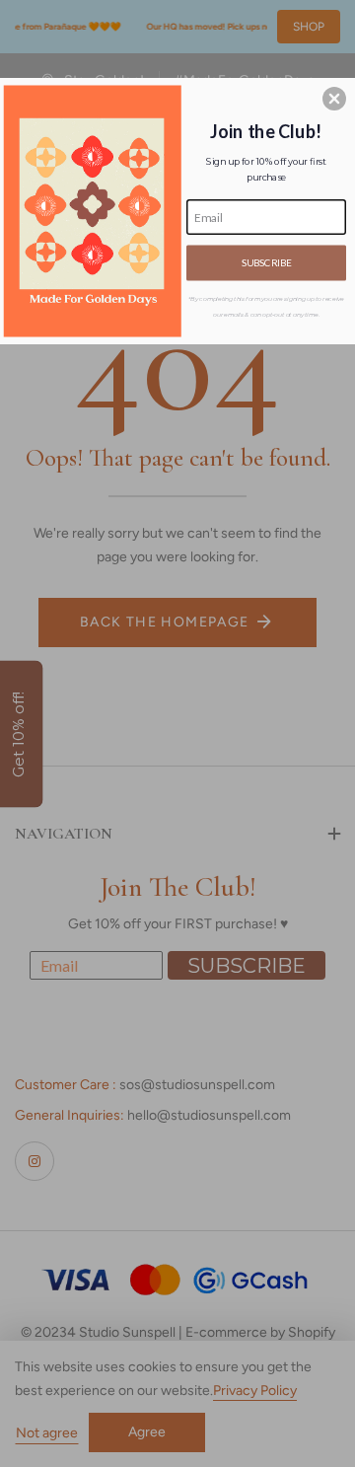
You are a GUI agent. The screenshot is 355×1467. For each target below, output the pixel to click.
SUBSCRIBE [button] (266, 262)
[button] (334, 98)
